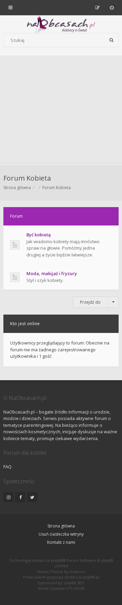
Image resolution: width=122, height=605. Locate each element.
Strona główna (61, 526)
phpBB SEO (74, 582)
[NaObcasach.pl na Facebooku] (20, 497)
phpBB (57, 560)
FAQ (7, 467)
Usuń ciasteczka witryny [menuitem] (61, 534)
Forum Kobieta (27, 178)
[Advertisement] (61, 110)
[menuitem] (112, 7)
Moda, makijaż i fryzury (51, 273)
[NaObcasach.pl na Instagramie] (8, 497)
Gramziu (77, 571)
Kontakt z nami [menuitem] (61, 542)
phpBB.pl (91, 576)
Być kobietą (38, 235)
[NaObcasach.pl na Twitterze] (32, 497)
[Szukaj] (111, 40)
